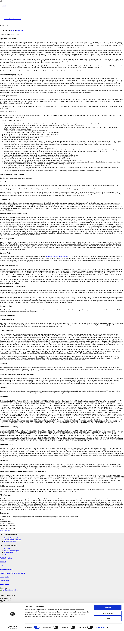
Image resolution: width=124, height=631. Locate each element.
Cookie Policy (4, 580)
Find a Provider (8, 552)
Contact (2, 565)
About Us (3, 562)
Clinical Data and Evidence (12, 539)
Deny (108, 619)
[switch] (55, 627)
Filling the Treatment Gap (12, 538)
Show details (100, 627)
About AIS (7, 549)
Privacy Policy (4, 577)
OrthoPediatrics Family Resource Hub (12, 573)
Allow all (108, 607)
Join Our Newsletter (6, 569)
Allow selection (108, 613)
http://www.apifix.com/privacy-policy (57, 256)
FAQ (5, 554)
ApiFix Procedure (6, 558)
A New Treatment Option (11, 550)
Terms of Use (4, 584)
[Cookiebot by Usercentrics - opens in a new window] (12, 627)
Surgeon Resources (10, 541)
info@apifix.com (5, 530)
